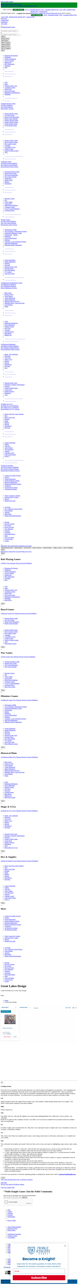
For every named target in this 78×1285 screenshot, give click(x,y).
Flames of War (9, 294)
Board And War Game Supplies (14, 414)
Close (3, 1177)
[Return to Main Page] (1, 555)
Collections (4, 22)
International (11, 1216)
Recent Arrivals (9, 527)
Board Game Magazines (12, 117)
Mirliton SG (8, 335)
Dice (6, 67)
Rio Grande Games (10, 144)
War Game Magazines (11, 175)
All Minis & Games (7, 700)
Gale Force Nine (10, 273)
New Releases (9, 529)
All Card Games (9, 115)
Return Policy (11, 1230)
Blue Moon (8, 333)
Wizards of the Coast (11, 86)
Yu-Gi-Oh (8, 358)
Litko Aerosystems (10, 454)
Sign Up (24, 1197)
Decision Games (9, 198)
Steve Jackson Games (11, 142)
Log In (59, 13)
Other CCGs (8, 359)
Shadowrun (8, 62)
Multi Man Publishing (11, 205)
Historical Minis (6, 44)
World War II (8, 180)
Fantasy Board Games (11, 122)
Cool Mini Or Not (10, 147)
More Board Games (10, 643)
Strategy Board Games (11, 120)
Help (8, 1210)
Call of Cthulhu (9, 60)
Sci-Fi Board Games (11, 125)
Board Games (5, 38)
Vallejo (7, 444)
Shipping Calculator (12, 1232)
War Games (5, 40)
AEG (6, 152)
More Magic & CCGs (11, 847)
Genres (7, 541)
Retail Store (34, 13)
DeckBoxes (8, 364)
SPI (6, 200)
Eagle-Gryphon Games (11, 151)
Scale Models (9, 305)
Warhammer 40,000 (10, 230)
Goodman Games (10, 87)
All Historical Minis (7, 757)
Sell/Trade (4, 18)
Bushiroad (8, 393)
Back (3, 553)
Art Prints (7, 507)
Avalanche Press (9, 210)
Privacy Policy (11, 1220)
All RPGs (4, 563)
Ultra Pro (7, 446)
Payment (10, 1215)
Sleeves (7, 363)
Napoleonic (8, 183)
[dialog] (39, 1130)
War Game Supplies (11, 177)
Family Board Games (11, 124)
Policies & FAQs (12, 1228)
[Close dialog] (65, 1245)
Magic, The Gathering (11, 354)
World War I (8, 178)
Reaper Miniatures (10, 262)
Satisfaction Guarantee (14, 1234)
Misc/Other (8, 514)
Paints (6, 306)
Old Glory (8, 328)
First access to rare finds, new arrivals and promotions (20, 1195)
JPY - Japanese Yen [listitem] (41, 11)
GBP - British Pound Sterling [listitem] (13, 17)
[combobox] (9, 31)
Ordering (10, 1213)
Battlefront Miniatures (11, 323)
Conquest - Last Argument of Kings (15, 241)
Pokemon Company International (14, 384)
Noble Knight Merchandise (13, 516)
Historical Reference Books (13, 484)
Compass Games (10, 207)
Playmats (7, 366)
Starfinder (7, 66)
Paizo (6, 84)
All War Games (5, 657)
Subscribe (39, 1278)
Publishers (29, 563)
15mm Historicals (10, 298)
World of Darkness (10, 59)
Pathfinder (8, 57)
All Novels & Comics (11, 487)
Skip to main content (7, 1)
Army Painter (9, 448)
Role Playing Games (7, 547)
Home (6, 1000)
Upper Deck (8, 390)
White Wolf (8, 89)
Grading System (12, 1236)
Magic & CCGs (6, 46)
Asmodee (7, 145)
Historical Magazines (11, 482)
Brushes (7, 419)
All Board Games (6, 613)
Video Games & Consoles (12, 495)
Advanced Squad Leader (12, 171)
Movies (7, 499)
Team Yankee (9, 296)
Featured (7, 531)
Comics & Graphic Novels (13, 475)
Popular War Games (11, 173)
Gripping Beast (9, 332)
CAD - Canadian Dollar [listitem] (47, 9)
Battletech (8, 236)
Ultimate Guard (9, 453)
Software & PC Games (11, 497)
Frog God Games (10, 91)
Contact (40, 13)
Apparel (7, 512)
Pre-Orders (8, 525)
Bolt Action (8, 293)
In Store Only (9, 539)
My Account (47, 13)
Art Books (8, 486)
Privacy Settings (11, 1218)
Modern (7, 182)
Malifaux (7, 240)
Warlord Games (9, 326)
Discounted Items (10, 534)
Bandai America (9, 391)
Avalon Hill (8, 203)
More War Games (10, 687)
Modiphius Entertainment (12, 92)
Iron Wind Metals (10, 270)
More (3, 50)
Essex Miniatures (10, 325)
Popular (7, 522)
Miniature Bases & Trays (12, 301)
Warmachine (8, 235)
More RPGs (8, 600)
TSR (6, 82)
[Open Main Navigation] (1, 544)
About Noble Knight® (14, 1227)
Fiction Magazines (10, 479)
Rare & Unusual (9, 524)
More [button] (2, 995)
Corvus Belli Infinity (11, 238)
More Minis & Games (11, 744)
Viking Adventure (7, 1028)
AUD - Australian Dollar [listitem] (32, 9)
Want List (54, 13)
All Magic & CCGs (7, 811)
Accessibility (11, 1237)
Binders (7, 361)
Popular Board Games (11, 113)
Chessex (7, 451)
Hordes (15, 235)
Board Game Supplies (11, 119)
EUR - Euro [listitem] (58, 9)
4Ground (7, 265)
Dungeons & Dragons (11, 55)
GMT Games (9, 202)
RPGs (3, 36)
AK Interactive (9, 449)
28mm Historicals (10, 300)
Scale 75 (7, 456)
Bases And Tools (10, 417)
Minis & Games (6, 42)
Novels (7, 477)
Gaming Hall (5, 20)
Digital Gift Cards (10, 501)
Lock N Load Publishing (12, 209)
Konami (7, 386)
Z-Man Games (9, 149)
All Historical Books (11, 489)
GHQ (6, 321)
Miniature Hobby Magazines (13, 245)
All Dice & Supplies (7, 861)
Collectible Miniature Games (13, 233)
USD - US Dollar (18, 9)
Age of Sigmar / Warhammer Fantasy (16, 231)
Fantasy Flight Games (11, 140)
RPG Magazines (9, 64)
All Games (4, 24)
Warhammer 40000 (10, 705)
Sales (6, 536)
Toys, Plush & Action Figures (13, 509)
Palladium (8, 94)
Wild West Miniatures (11, 243)
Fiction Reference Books (12, 480)
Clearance (8, 532)
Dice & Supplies (6, 48)
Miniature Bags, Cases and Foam (14, 303)
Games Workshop (10, 260)
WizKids (7, 263)
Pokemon (7, 356)
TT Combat (8, 272)
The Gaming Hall (12, 546)
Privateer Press (9, 268)
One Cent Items (9, 537)
